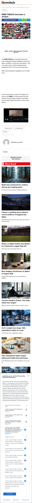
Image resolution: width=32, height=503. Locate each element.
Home (3, 7)
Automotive (9, 7)
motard (5, 131)
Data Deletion (6, 500)
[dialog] (16, 438)
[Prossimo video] (17, 119)
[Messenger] (28, 20)
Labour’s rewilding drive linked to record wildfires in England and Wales (15, 214)
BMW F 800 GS (8, 128)
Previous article (16, 157)
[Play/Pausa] (5, 119)
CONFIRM (10, 494)
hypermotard (19, 128)
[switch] (25, 410)
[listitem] (16, 406)
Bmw (14, 7)
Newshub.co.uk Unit (16, 142)
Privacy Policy (25, 500)
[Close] (28, 376)
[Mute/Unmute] (7, 119)
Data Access (16, 500)
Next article (16, 159)
